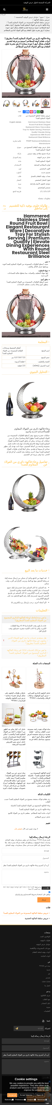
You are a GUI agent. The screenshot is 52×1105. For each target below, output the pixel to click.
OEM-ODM (46, 982)
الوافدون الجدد (45, 936)
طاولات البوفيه (45, 940)
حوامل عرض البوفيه (43, 944)
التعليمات (47, 1011)
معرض (48, 978)
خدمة (48, 970)
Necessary (41, 1100)
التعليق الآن (18, 829)
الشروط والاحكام (20, 894)
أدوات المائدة (45, 956)
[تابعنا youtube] (43, 1020)
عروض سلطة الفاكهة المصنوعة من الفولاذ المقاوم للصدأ (29, 22)
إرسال (44, 900)
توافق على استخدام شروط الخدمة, (32, 894)
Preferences (19, 1100)
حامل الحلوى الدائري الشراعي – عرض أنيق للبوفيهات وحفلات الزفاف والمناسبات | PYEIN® (39, 695)
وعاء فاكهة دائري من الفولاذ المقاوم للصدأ (34, 809)
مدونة (48, 1007)
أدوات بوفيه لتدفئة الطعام (41, 952)
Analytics (30, 1100)
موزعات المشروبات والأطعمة (40, 948)
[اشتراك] (17, 1028)
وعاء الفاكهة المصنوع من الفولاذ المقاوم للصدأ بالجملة (30, 805)
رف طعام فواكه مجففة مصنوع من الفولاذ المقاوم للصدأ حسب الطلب (27, 800)
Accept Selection (26, 1095)
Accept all (12, 1095)
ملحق (44, 888)
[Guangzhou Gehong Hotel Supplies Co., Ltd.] (25, 9)
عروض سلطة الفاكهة (42, 20)
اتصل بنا (47, 986)
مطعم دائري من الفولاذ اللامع (19, 813)
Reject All (39, 1095)
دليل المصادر (45, 1003)
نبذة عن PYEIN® (44, 966)
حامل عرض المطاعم (42, 817)
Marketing (8, 1100)
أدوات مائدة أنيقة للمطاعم (40, 813)
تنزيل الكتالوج (45, 995)
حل (49, 974)
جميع (42, 17)
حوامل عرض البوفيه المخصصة (27, 17)
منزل (48, 17)
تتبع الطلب (46, 999)
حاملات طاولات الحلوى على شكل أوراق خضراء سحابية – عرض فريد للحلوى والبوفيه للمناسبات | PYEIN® (14, 697)
